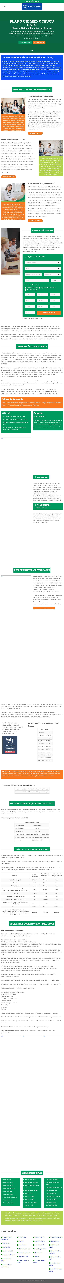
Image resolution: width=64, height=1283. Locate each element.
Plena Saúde (22, 1237)
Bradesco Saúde (39, 1237)
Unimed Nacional (7, 353)
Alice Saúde (22, 1245)
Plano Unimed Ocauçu (33, 326)
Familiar (28, 143)
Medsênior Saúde (40, 1245)
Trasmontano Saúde (57, 1237)
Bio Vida (21, 1241)
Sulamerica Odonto (8, 1255)
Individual (45, 99)
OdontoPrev (38, 1253)
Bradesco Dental (40, 1241)
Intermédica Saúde (24, 1253)
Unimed (46, 236)
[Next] (60, 32)
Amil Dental (6, 1247)
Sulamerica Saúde (8, 1251)
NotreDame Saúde (24, 1249)
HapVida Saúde (23, 1256)
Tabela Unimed (7, 731)
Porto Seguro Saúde (41, 1249)
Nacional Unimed (44, 483)
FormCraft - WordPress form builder (33, 318)
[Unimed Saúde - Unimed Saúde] (32, 7)
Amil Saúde (6, 1243)
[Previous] (3, 32)
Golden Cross (55, 1241)
